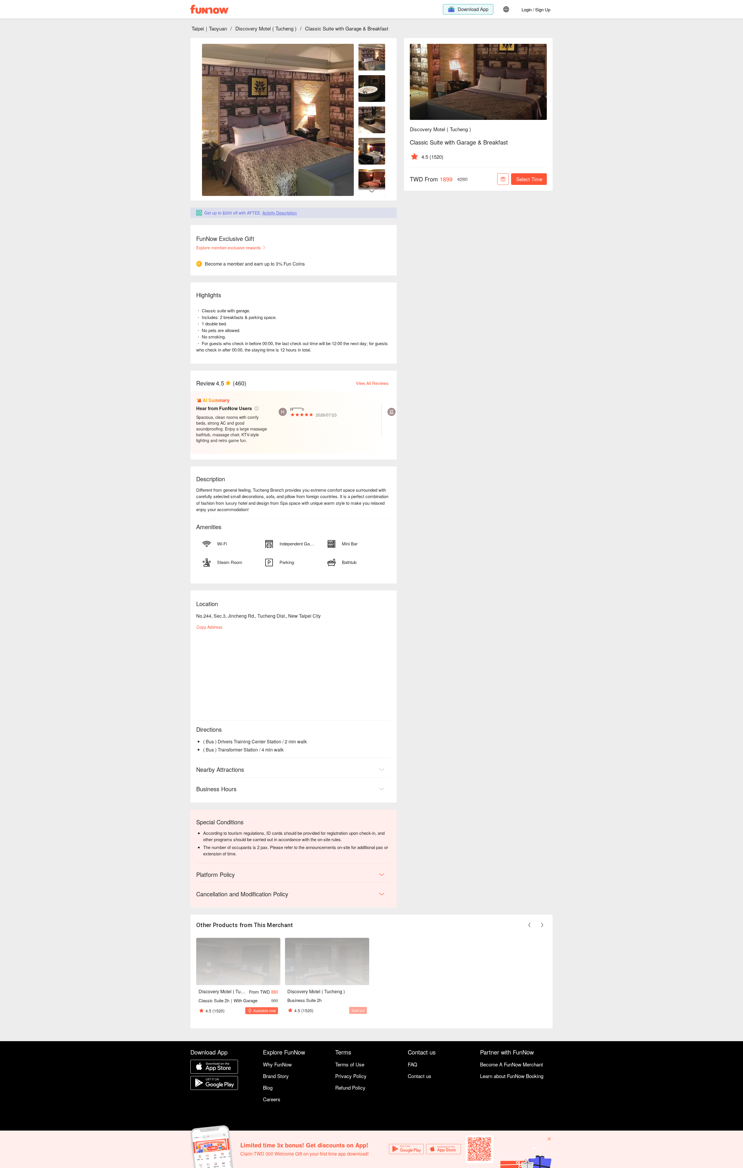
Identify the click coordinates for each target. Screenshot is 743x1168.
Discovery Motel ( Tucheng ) (266, 28)
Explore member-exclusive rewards (228, 247)
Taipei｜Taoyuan (209, 28)
